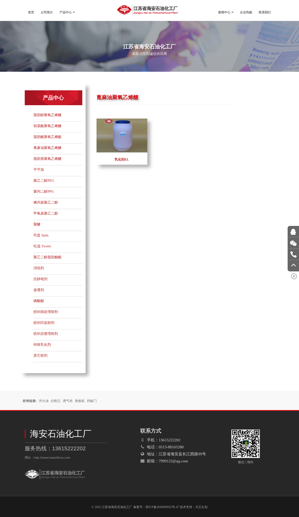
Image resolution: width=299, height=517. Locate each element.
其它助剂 (40, 355)
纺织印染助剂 (44, 323)
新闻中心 (224, 12)
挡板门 (92, 401)
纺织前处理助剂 (45, 312)
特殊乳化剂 (42, 344)
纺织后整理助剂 (45, 333)
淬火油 (44, 401)
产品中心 (66, 12)
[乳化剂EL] (122, 121)
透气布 (68, 401)
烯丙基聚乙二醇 (45, 202)
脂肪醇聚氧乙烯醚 (47, 115)
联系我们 (265, 12)
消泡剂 (38, 268)
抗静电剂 (40, 279)
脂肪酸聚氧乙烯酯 (47, 137)
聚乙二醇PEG (43, 180)
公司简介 (47, 12)
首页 (31, 12)
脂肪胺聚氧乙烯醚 (47, 159)
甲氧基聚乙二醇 (45, 213)
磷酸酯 (38, 301)
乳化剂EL (122, 159)
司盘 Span (40, 235)
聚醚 (36, 224)
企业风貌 (246, 12)
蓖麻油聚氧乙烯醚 (47, 148)
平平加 (38, 169)
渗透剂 (38, 290)
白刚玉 (56, 401)
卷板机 (80, 401)
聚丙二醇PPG (43, 191)
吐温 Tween (42, 246)
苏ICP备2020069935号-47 (162, 507)
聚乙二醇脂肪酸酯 (47, 257)
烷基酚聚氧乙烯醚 (47, 126)
